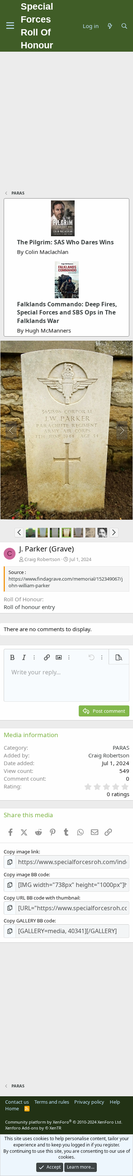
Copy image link (21, 851)
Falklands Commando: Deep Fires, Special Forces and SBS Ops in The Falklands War (67, 312)
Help (115, 1101)
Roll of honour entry (29, 607)
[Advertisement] (66, 121)
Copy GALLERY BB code (29, 920)
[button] (19, 532)
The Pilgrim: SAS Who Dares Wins (65, 242)
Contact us (17, 1101)
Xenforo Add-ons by (33, 1128)
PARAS (121, 747)
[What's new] (109, 26)
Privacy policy (89, 1101)
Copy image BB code (26, 874)
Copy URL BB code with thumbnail (41, 897)
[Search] (124, 26)
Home (12, 1108)
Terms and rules (51, 1101)
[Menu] (10, 26)
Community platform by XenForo (63, 1122)
